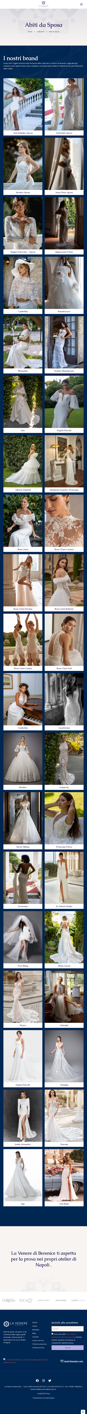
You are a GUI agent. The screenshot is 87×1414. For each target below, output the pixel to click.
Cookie (39, 1393)
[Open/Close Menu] (81, 4)
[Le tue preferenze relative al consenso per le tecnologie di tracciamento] (83, 1412)
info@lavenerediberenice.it (45, 1389)
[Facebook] (37, 1380)
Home (30, 32)
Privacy (47, 1393)
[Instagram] (43, 1380)
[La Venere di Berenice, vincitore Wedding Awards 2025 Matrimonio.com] (30, 1362)
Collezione (40, 32)
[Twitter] (50, 1380)
